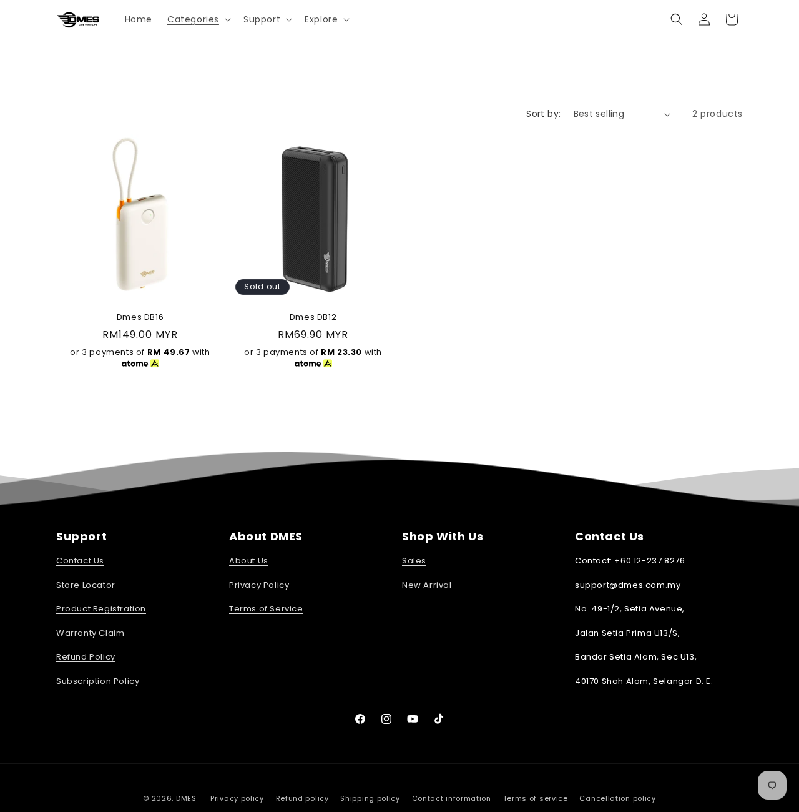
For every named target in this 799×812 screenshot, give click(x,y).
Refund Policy (85, 657)
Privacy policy (237, 798)
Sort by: (543, 113)
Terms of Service (266, 609)
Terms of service (535, 798)
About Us (248, 561)
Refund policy (302, 798)
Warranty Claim (90, 633)
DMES (186, 798)
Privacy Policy (259, 585)
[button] (198, 19)
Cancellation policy (617, 798)
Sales (414, 561)
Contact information (451, 798)
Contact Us (80, 561)
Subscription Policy (97, 681)
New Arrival (427, 585)
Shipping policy (370, 798)
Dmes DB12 (313, 317)
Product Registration (101, 609)
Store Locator (85, 585)
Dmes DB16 (140, 317)
